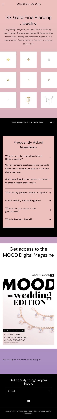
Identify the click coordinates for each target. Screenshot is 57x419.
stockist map (28, 168)
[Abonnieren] (49, 391)
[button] (3, 4)
